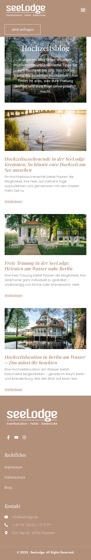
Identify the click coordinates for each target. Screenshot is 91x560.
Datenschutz (14, 477)
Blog (8, 487)
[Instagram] (24, 437)
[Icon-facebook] (8, 437)
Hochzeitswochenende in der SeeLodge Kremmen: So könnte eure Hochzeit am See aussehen (45, 164)
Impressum (13, 467)
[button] (83, 10)
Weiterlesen (14, 201)
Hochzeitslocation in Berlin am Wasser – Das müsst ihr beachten (45, 359)
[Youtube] (16, 437)
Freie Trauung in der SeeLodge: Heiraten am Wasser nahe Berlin (39, 265)
